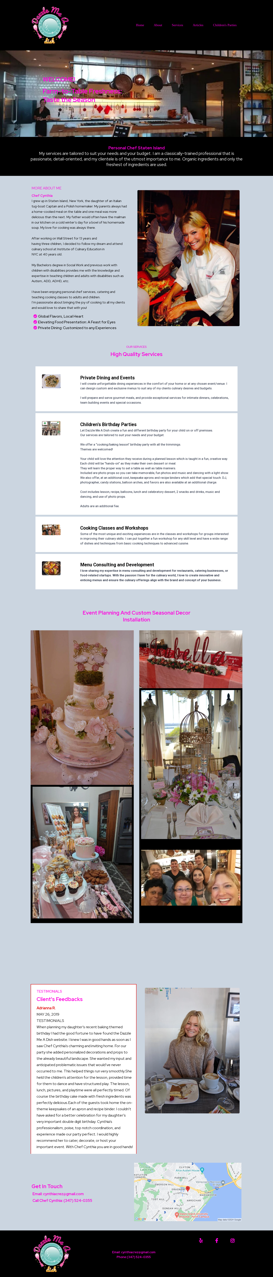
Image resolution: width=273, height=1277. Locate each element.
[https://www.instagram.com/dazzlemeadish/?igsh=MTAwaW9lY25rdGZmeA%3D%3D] (233, 1241)
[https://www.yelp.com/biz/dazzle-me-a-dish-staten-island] (202, 1241)
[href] (187, 1192)
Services (177, 25)
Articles (198, 25)
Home (140, 25)
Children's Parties (225, 25)
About (158, 25)
